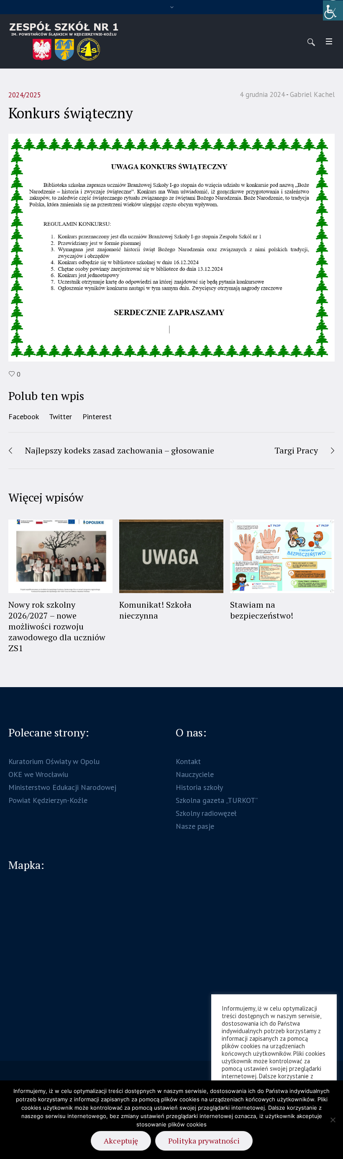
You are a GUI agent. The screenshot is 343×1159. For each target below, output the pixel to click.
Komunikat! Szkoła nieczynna (155, 610)
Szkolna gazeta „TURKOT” (217, 800)
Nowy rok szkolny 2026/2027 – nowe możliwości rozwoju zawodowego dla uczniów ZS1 (56, 626)
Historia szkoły (199, 787)
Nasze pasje (195, 826)
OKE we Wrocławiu (38, 774)
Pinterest (97, 416)
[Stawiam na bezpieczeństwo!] (282, 556)
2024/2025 (24, 94)
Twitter (60, 416)
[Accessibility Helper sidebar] (333, 10)
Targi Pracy (296, 450)
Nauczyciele (195, 774)
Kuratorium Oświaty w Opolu (54, 761)
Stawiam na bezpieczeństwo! (261, 610)
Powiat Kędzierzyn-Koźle (47, 800)
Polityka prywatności (204, 1141)
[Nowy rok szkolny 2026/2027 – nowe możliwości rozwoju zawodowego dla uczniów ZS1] (60, 556)
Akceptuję (121, 1141)
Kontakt (188, 761)
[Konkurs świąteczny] (171, 247)
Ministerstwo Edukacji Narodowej (62, 787)
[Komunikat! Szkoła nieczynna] (171, 556)
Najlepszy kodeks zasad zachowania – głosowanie (119, 450)
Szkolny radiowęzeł (206, 813)
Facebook (23, 416)
